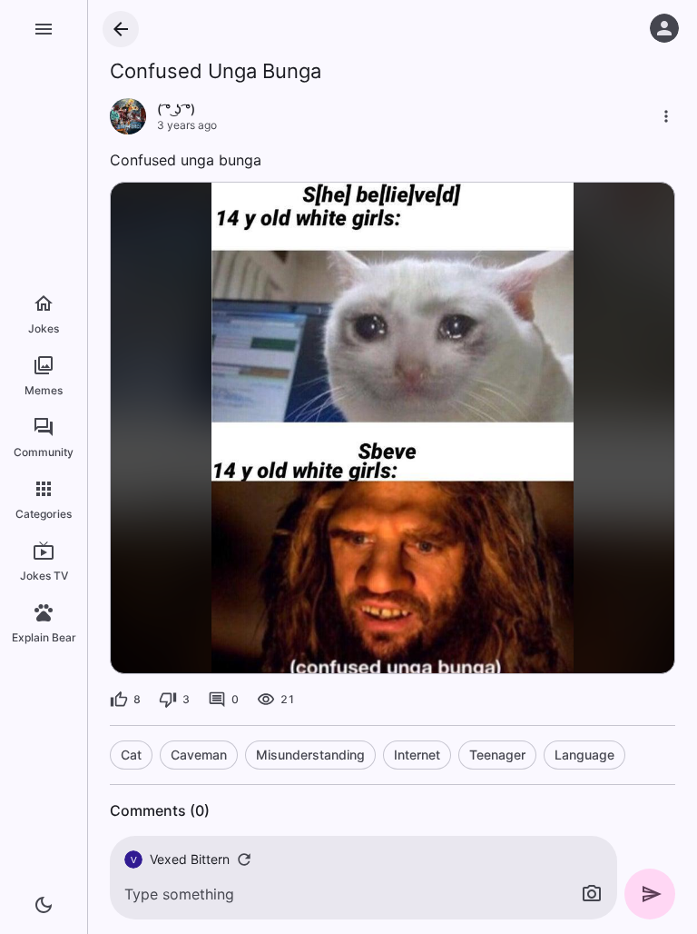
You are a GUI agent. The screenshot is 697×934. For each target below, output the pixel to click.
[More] (666, 116)
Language (584, 754)
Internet (417, 754)
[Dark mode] (43, 905)
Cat (131, 754)
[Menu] (43, 29)
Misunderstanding (310, 754)
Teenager (497, 754)
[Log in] (664, 28)
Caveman (199, 754)
